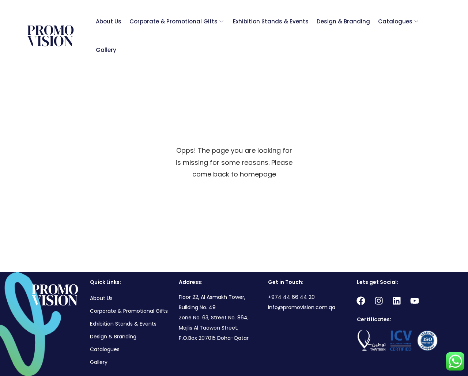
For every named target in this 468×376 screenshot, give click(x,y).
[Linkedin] (396, 300)
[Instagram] (379, 300)
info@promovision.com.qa (301, 307)
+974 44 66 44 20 (291, 297)
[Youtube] (414, 300)
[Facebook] (361, 300)
